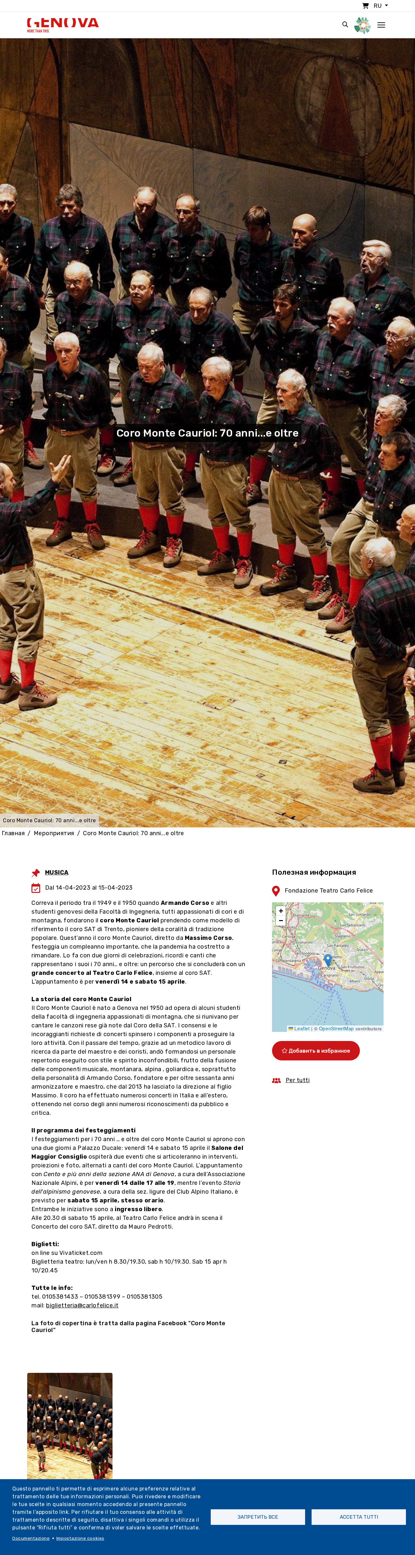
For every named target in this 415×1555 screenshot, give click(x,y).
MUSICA (57, 872)
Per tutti (298, 1080)
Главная (13, 833)
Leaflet (301, 1028)
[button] (328, 960)
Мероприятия (54, 833)
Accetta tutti (359, 1517)
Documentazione (31, 1538)
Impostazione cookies (80, 1538)
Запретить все (258, 1517)
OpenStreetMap (336, 1028)
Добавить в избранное (318, 1050)
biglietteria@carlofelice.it (82, 1305)
